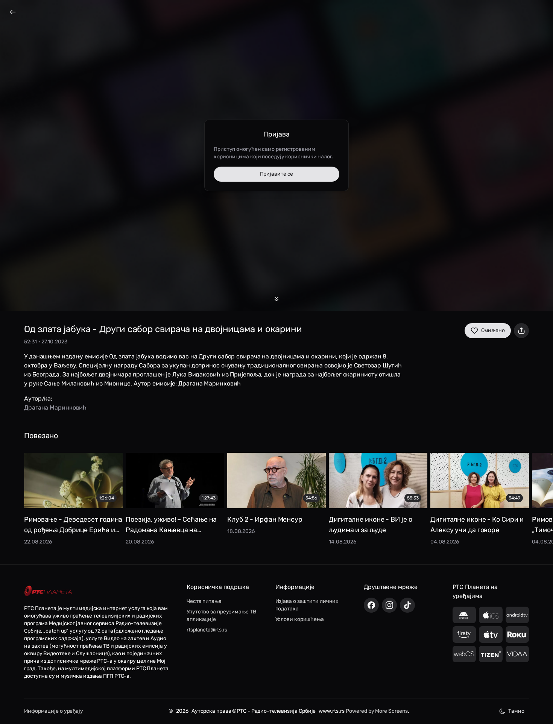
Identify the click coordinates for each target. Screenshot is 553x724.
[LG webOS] (464, 654)
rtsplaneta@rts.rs (207, 630)
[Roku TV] (517, 634)
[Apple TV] (491, 634)
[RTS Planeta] (48, 591)
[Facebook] (371, 605)
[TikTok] (407, 605)
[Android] (464, 615)
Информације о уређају (53, 711)
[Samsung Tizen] (491, 654)
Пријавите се (276, 174)
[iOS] (491, 615)
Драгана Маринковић (55, 407)
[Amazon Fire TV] (464, 634)
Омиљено (493, 330)
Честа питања (204, 601)
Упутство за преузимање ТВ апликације (221, 615)
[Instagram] (389, 605)
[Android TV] (517, 615)
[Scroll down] (276, 299)
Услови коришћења (299, 619)
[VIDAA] (517, 654)
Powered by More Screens (377, 711)
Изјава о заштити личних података (307, 605)
